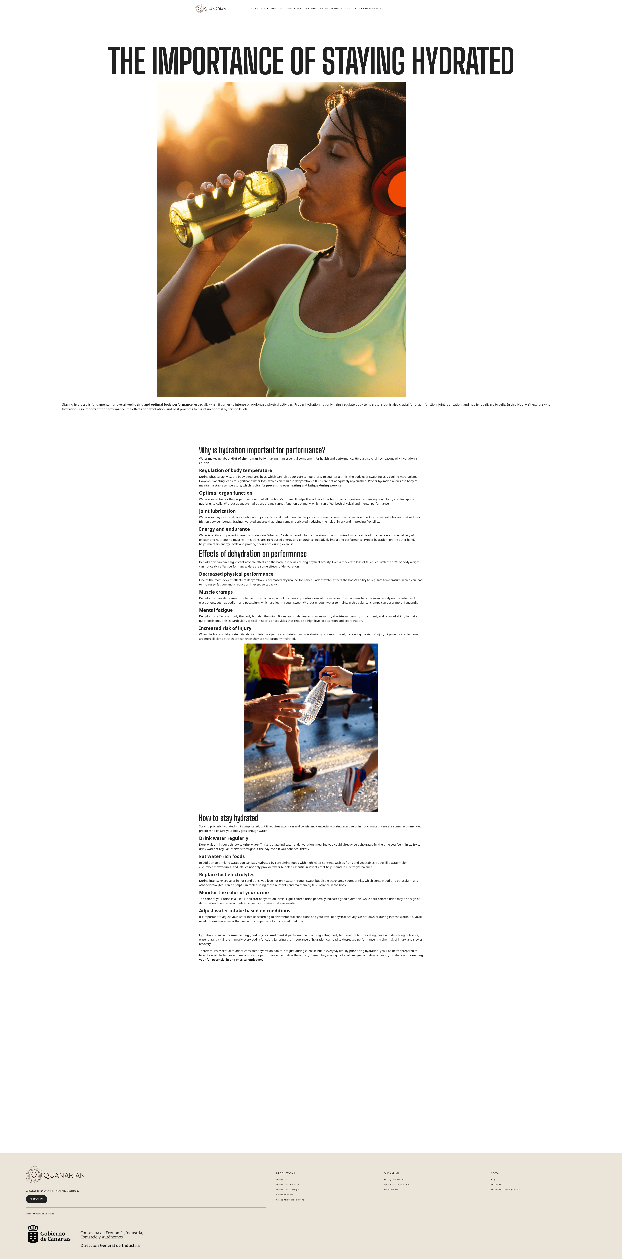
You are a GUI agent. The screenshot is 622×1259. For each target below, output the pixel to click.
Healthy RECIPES (293, 8)
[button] (259, 8)
